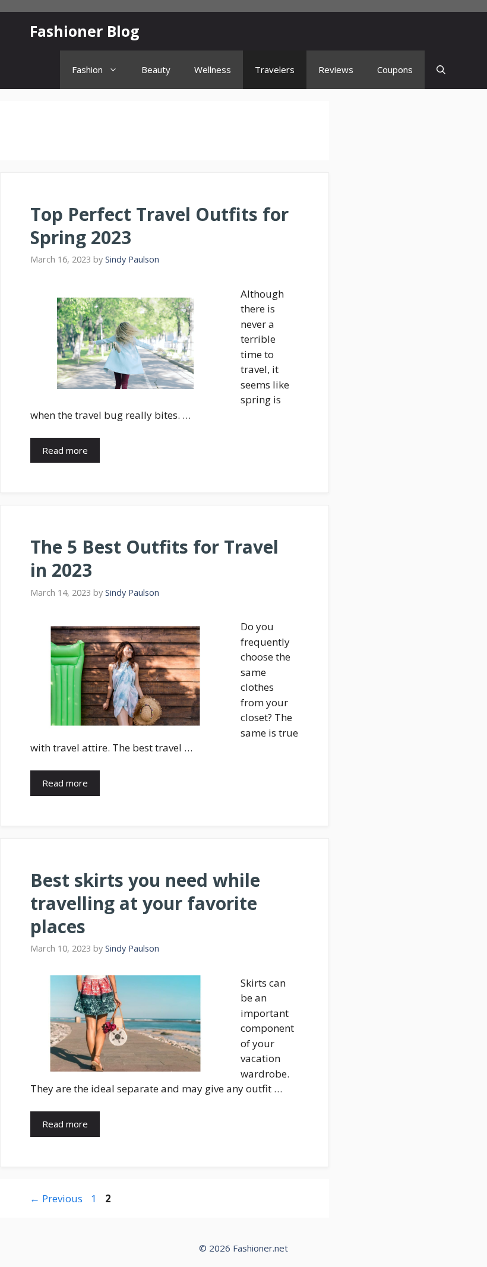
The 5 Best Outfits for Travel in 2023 (154, 558)
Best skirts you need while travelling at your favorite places (145, 903)
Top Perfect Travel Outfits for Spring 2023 (159, 225)
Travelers (275, 69)
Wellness (212, 69)
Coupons (395, 69)
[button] (441, 69)
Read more (65, 450)
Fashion (87, 69)
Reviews (335, 69)
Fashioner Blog (85, 31)
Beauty (155, 69)
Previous (56, 1198)
